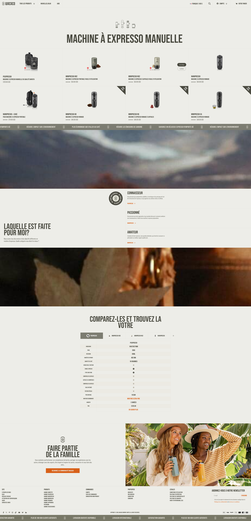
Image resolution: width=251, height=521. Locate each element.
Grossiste (130, 492)
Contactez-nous (6, 502)
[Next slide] (173, 335)
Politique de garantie (174, 498)
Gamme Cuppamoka (48, 502)
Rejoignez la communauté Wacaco (63, 470)
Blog (3, 494)
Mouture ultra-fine (133, 399)
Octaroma (46, 504)
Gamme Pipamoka (48, 500)
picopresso (130, 203)
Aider (3, 500)
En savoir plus (133, 410)
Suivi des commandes (90, 494)
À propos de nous (6, 492)
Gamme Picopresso (48, 494)
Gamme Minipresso (48, 498)
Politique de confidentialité (174, 496)
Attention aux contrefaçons (6, 498)
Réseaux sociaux (6, 496)
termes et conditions (234, 502)
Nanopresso (130, 223)
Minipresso (130, 243)
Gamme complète (48, 492)
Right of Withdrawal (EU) (174, 500)
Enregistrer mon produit (90, 496)
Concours (130, 498)
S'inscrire (244, 495)
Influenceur (131, 494)
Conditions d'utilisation (174, 492)
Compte (88, 492)
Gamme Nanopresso (48, 496)
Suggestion (131, 496)
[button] (196, 3)
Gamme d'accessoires (48, 506)
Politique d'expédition (174, 494)
